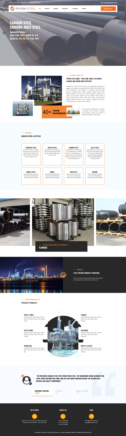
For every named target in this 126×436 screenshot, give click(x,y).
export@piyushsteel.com (110, 3)
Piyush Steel (54, 432)
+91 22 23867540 (63, 420)
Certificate (65, 8)
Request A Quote (108, 8)
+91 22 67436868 (63, 424)
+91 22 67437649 (63, 422)
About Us (47, 8)
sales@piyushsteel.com (91, 422)
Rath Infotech (87, 432)
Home (39, 8)
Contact (84, 8)
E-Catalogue (75, 8)
